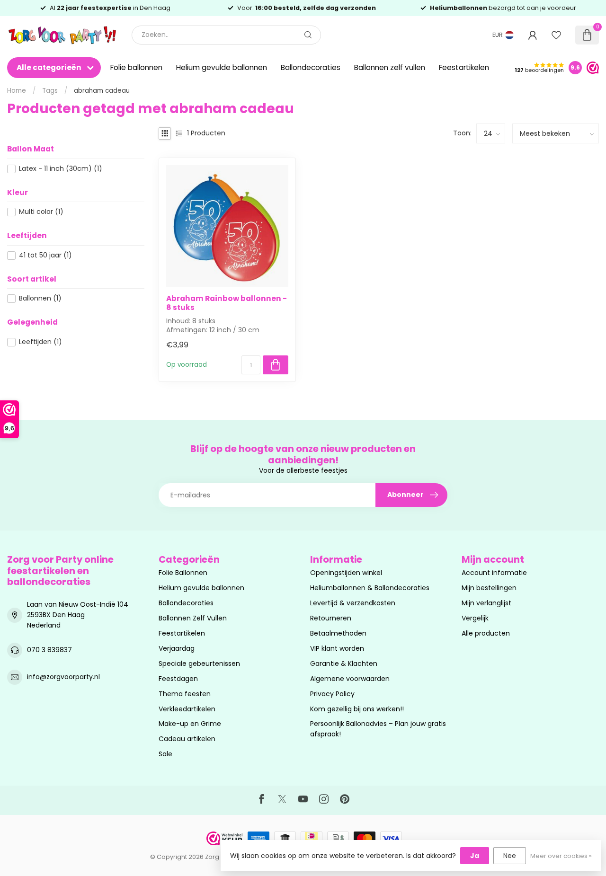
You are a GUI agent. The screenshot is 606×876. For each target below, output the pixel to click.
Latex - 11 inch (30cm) (60, 168)
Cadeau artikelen (187, 738)
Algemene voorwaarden (350, 678)
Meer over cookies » (561, 856)
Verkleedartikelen (187, 709)
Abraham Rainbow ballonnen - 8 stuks (226, 303)
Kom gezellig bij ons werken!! (357, 709)
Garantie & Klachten (343, 663)
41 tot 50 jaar (45, 255)
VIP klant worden (337, 648)
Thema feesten (185, 694)
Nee (509, 855)
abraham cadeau (102, 90)
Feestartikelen (464, 67)
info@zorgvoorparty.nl (63, 676)
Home (16, 90)
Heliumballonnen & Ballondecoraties (369, 588)
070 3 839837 (49, 650)
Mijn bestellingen (489, 588)
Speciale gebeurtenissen (199, 663)
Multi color (41, 211)
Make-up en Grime (190, 723)
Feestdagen (178, 678)
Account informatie (494, 572)
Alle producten (486, 633)
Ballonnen (40, 298)
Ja (474, 855)
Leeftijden (40, 341)
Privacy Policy (332, 694)
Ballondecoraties (310, 67)
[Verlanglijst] (556, 35)
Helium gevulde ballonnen (221, 67)
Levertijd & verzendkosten (352, 603)
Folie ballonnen (136, 67)
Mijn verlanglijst (486, 603)
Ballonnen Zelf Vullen (193, 618)
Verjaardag (177, 648)
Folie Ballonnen (183, 572)
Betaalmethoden (338, 633)
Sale (165, 754)
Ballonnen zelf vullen (389, 67)
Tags (50, 90)
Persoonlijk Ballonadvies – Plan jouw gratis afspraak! (378, 729)
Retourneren (330, 618)
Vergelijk (475, 618)
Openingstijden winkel (346, 572)
